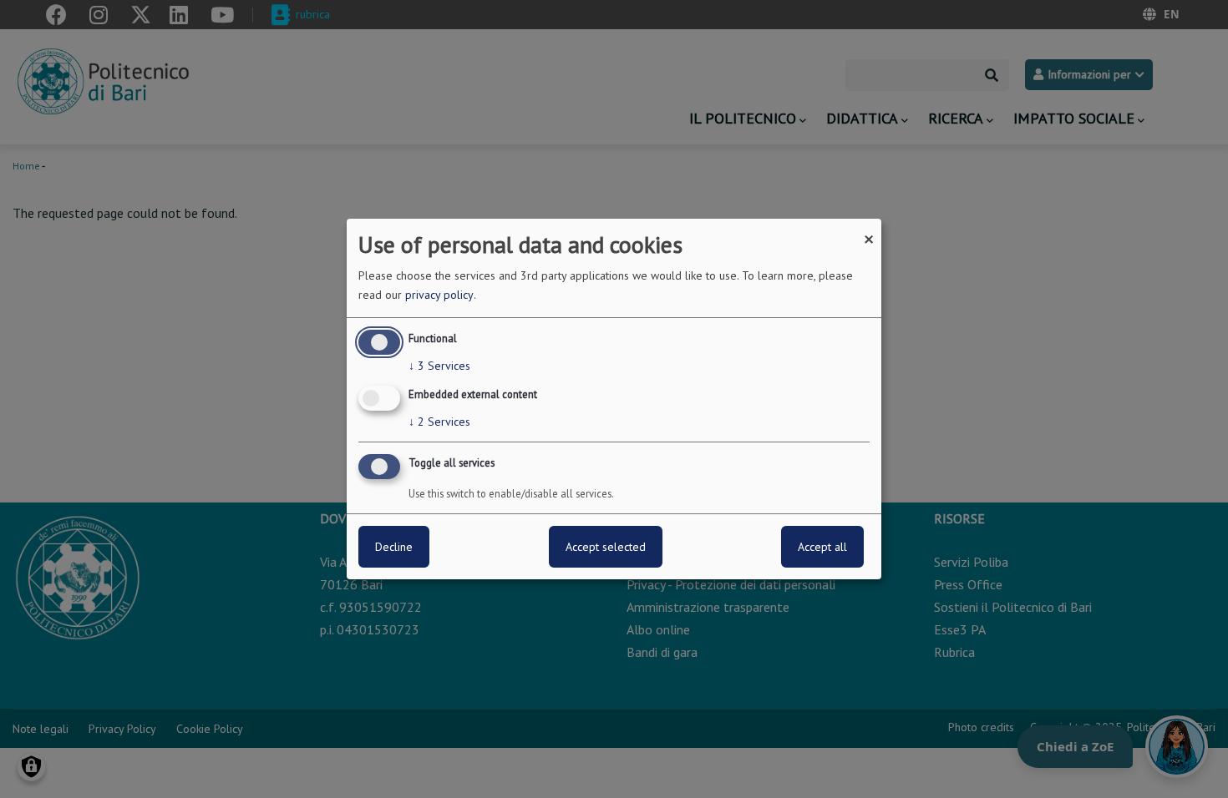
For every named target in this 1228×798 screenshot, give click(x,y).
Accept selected (606, 546)
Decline (394, 546)
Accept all (822, 546)
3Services (439, 365)
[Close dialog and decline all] (868, 229)
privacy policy (439, 294)
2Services (439, 421)
